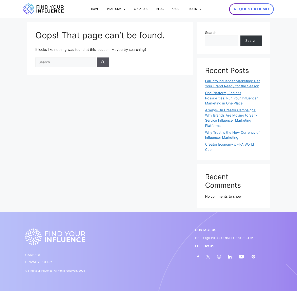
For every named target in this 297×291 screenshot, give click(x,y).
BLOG (160, 8)
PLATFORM (114, 8)
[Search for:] (66, 62)
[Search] (103, 62)
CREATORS (141, 8)
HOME (95, 8)
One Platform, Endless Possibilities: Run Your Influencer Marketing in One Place (231, 98)
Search (210, 33)
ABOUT (176, 8)
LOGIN (193, 8)
